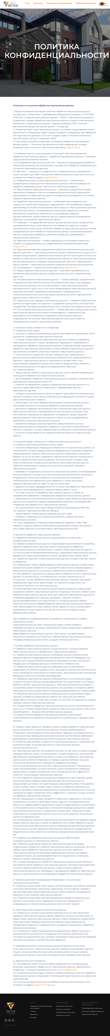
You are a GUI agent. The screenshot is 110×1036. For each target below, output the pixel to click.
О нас (27, 3)
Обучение (38, 3)
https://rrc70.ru (73, 681)
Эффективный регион (86, 3)
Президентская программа (59, 3)
